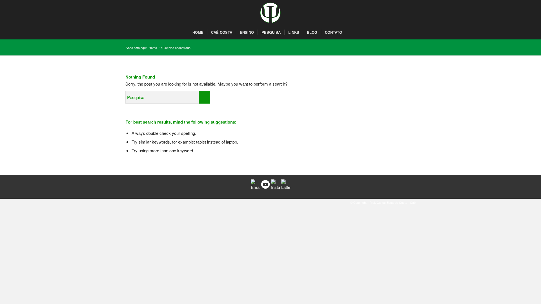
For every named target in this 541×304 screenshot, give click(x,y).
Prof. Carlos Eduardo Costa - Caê (392, 202)
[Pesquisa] (349, 32)
